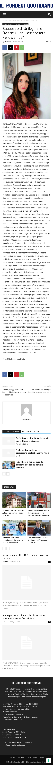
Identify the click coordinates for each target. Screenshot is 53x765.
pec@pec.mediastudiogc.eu (13, 745)
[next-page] (7, 474)
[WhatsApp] (21, 47)
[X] (10, 47)
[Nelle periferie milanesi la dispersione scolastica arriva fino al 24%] (8, 453)
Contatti (41, 758)
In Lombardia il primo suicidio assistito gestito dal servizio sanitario (29, 465)
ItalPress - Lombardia (30, 20)
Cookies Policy (32, 758)
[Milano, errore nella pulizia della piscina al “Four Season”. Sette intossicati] (39, 500)
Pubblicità (21, 758)
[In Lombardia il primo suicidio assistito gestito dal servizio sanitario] (8, 465)
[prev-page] (4, 474)
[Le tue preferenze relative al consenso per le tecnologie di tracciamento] (48, 760)
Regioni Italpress (14, 20)
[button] (4, 14)
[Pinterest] (16, 47)
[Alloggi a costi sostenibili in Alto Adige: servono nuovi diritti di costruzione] (14, 500)
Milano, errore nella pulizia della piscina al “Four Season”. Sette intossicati (38, 513)
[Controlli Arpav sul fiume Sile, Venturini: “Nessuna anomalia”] (39, 528)
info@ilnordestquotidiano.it (19, 742)
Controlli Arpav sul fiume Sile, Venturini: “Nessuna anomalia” (37, 540)
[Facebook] (4, 47)
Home (4, 20)
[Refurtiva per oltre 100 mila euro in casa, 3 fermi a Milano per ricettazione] (8, 441)
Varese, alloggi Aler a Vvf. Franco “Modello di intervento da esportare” (14, 392)
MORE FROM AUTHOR (30, 432)
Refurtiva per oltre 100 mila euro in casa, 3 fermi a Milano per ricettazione (32, 441)
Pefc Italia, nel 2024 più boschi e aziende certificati (39, 391)
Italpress (8, 42)
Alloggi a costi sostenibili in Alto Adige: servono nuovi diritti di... (13, 513)
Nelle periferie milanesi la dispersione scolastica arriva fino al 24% (33, 453)
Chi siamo (12, 758)
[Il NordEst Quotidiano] (26, 6)
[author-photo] (26, 416)
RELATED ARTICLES (11, 432)
